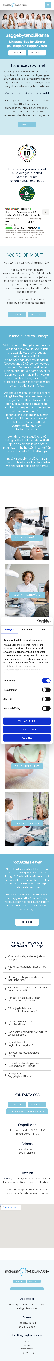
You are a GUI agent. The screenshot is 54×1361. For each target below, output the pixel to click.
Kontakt (27, 1345)
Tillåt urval (27, 729)
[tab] (27, 957)
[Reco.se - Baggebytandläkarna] (27, 193)
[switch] (46, 690)
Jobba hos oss (27, 1349)
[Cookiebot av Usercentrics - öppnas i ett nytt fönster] (38, 621)
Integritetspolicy (27, 1352)
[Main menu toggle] (48, 5)
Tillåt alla (27, 721)
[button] (17, 53)
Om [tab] (44, 629)
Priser (27, 1341)
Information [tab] (27, 629)
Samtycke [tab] (10, 629)
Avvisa (27, 738)
